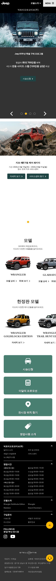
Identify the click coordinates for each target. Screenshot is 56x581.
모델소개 (35, 3)
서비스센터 (32, 454)
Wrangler (31, 504)
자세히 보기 (15, 176)
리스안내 (7, 522)
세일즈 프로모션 (34, 518)
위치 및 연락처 (33, 450)
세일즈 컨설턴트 (10, 454)
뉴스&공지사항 (9, 457)
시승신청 (7, 518)
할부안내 (31, 522)
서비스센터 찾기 (36, 176)
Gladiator (7, 508)
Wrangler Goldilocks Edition (14, 504)
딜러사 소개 (8, 450)
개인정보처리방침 (35, 572)
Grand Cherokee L (35, 508)
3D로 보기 (23, 281)
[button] (11, 114)
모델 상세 (10, 281)
